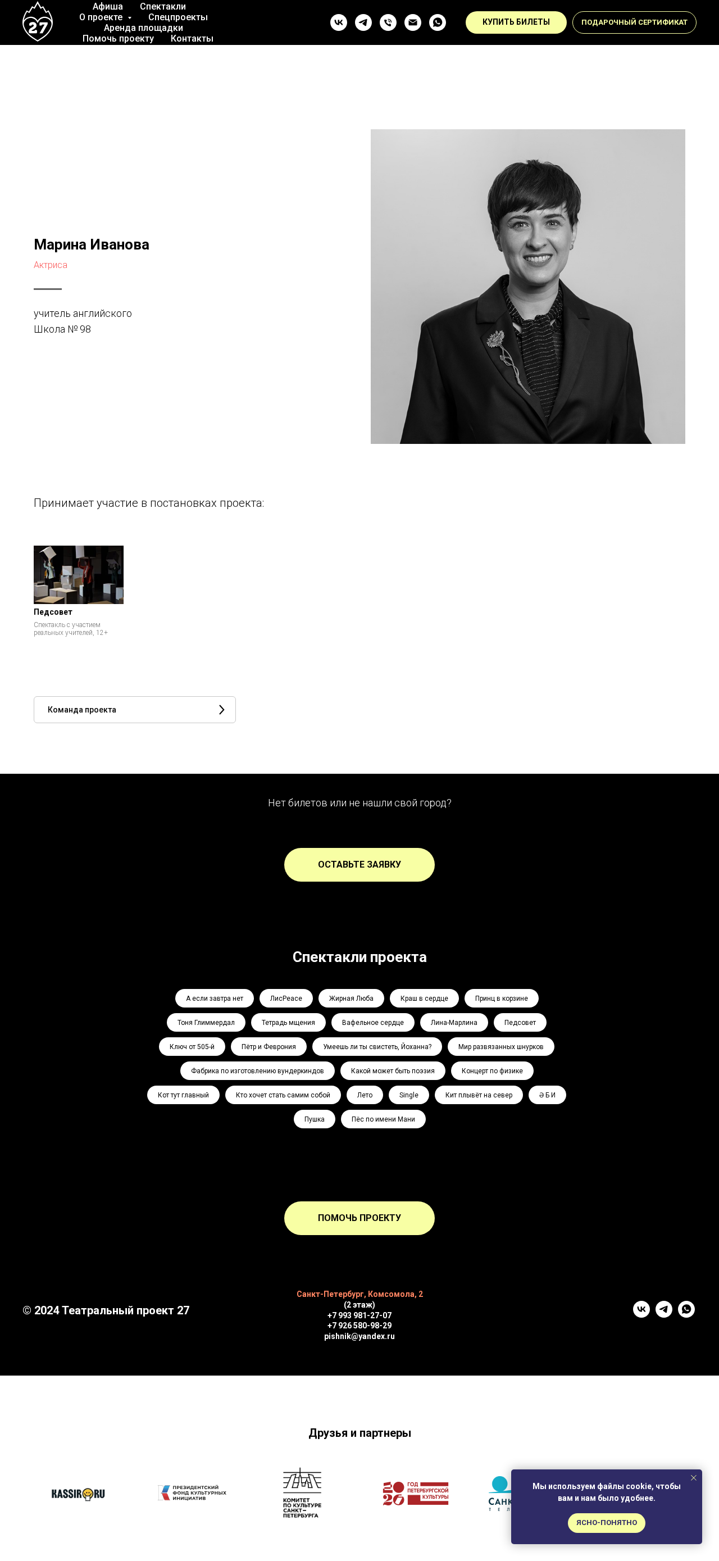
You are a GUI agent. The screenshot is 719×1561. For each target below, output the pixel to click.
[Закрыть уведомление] (693, 1477)
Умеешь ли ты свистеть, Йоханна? (377, 1047)
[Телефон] (388, 22)
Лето (364, 1095)
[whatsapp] (437, 22)
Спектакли (163, 6)
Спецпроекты (178, 17)
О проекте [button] (102, 17)
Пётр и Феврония (269, 1047)
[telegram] (363, 22)
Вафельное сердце (373, 1023)
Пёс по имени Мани (383, 1119)
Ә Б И (547, 1095)
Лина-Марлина (454, 1023)
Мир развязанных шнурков (501, 1047)
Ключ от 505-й (192, 1047)
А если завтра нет (214, 998)
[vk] (338, 22)
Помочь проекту (118, 38)
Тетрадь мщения (288, 1023)
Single (408, 1095)
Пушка (314, 1119)
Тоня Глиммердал (206, 1023)
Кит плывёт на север (478, 1095)
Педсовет (520, 1023)
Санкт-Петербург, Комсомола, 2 (360, 1294)
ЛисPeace (286, 998)
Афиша (108, 6)
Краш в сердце (424, 998)
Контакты (192, 38)
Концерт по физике (492, 1071)
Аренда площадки (143, 27)
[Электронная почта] (412, 22)
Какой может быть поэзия (393, 1071)
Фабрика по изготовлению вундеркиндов (257, 1071)
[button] (634, 22)
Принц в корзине (501, 998)
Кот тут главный (183, 1095)
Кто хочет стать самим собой (283, 1095)
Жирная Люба (351, 998)
